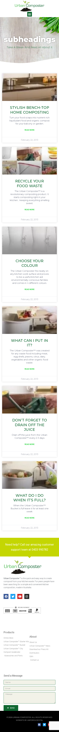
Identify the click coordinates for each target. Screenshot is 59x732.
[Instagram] (26, 596)
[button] (29, 14)
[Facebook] (6, 596)
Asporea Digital (35, 720)
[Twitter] (12, 596)
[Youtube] (19, 596)
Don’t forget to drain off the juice (29, 425)
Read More (30, 130)
